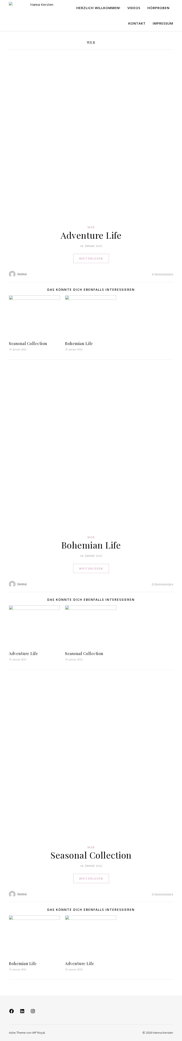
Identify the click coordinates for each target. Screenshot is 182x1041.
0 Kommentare (162, 274)
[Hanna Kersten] (31, 8)
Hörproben (158, 8)
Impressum (163, 23)
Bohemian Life (79, 343)
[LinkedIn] (22, 1012)
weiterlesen (91, 258)
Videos (133, 8)
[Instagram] (33, 1012)
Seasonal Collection (28, 343)
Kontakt (137, 23)
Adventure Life (91, 235)
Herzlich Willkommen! (98, 8)
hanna (22, 274)
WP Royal (38, 1033)
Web (91, 227)
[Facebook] (11, 1012)
